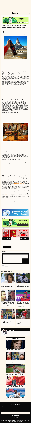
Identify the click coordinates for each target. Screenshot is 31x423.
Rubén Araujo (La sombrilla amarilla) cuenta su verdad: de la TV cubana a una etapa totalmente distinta (7, 322)
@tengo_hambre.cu (8, 194)
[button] (1, 13)
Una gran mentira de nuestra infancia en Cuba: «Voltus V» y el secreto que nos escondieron (15, 386)
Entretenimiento (8, 301)
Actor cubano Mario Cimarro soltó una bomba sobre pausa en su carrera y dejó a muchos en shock (7, 285)
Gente (11, 301)
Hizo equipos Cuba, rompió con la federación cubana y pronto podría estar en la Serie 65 (14, 374)
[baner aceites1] (15, 20)
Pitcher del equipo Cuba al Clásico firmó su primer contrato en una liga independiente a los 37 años (23, 285)
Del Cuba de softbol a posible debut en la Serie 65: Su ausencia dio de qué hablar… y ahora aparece (23, 303)
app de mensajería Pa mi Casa (19, 183)
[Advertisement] (15, 6)
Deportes (19, 301)
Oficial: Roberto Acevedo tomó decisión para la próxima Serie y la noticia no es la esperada (15, 398)
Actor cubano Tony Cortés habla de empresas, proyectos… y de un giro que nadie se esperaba (7, 303)
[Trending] (13, 274)
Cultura (4, 301)
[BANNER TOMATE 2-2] (15, 232)
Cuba (2, 301)
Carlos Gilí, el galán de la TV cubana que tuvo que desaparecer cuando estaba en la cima (14, 350)
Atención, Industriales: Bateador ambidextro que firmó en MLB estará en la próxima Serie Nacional (23, 322)
